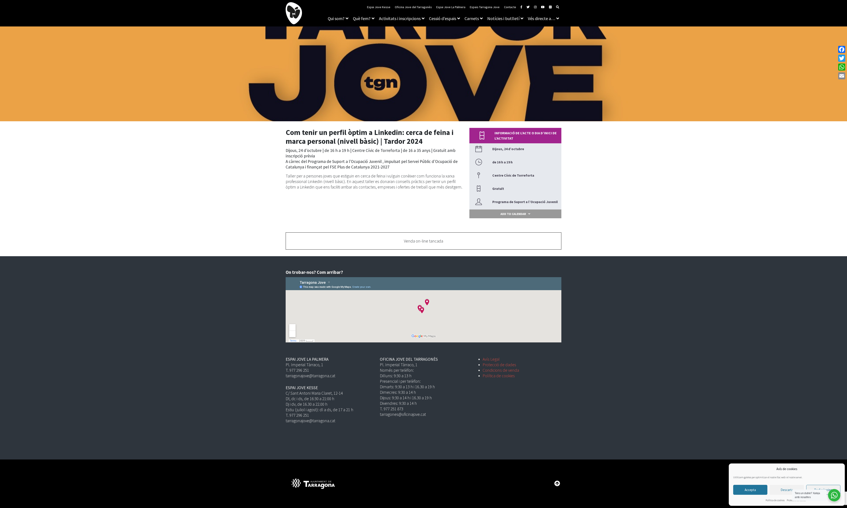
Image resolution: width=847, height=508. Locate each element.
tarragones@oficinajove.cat (403, 414)
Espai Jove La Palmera (450, 7)
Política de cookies (775, 500)
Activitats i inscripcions (400, 18)
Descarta (787, 490)
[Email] (841, 75)
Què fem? (362, 18)
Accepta (750, 490)
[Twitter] (841, 58)
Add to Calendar (513, 214)
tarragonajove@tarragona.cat (310, 375)
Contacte (510, 7)
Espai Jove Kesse (378, 7)
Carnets (472, 18)
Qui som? (336, 18)
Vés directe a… (541, 18)
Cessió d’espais (442, 18)
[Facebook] (841, 49)
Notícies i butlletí (503, 18)
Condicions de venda (501, 370)
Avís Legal (491, 359)
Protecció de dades (499, 364)
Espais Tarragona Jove (485, 7)
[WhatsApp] (841, 67)
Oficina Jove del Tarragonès (413, 7)
